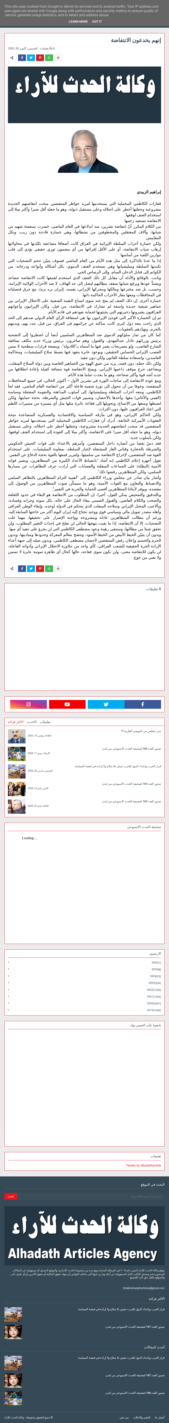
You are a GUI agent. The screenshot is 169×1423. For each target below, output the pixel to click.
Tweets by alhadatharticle (143, 1165)
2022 (154, 990)
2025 (156, 969)
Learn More (78, 21)
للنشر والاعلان (141, 1417)
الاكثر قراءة (16, 722)
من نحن (124, 1417)
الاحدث (32, 722)
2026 (156, 962)
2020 (154, 1003)
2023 (155, 983)
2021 (154, 996)
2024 (155, 976)
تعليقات (45, 722)
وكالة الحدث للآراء (14, 1417)
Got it (97, 21)
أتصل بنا (160, 1417)
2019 (154, 1010)
